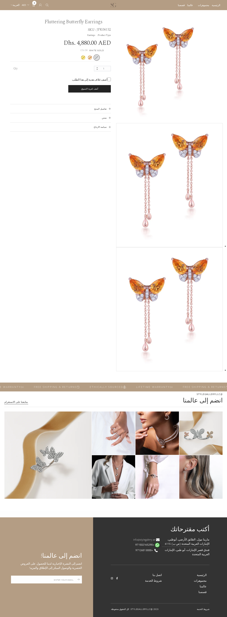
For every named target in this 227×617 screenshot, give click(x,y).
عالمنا (190, 5)
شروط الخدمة (153, 581)
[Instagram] (112, 578)
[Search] (47, 5)
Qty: (15, 68)
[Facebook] (117, 578)
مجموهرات (203, 5)
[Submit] (78, 579)
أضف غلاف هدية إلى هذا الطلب (89, 80)
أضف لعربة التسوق (89, 88)
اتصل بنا (157, 575)
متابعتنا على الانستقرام (16, 402)
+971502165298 (145, 544)
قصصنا (181, 5)
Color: (92, 50)
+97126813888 (144, 550)
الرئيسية (216, 5)
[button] (48, 455)
